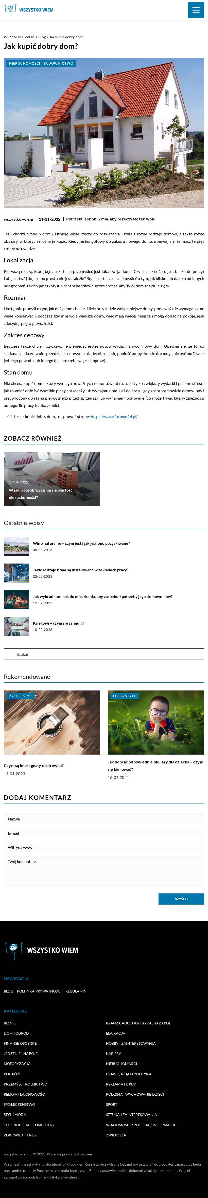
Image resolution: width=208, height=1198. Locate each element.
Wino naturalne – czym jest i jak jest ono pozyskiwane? (81, 543)
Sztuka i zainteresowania (131, 1114)
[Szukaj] (10, 654)
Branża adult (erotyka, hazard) (138, 1023)
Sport (111, 1104)
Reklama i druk (121, 1084)
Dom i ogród (16, 1033)
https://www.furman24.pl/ (114, 416)
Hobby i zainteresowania (131, 1043)
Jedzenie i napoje (21, 1053)
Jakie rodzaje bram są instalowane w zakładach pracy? (80, 570)
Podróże (12, 1074)
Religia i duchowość (24, 1094)
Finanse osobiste (20, 1043)
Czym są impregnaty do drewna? (34, 765)
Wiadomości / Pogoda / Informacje (141, 1125)
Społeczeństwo (19, 1104)
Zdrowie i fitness (20, 1135)
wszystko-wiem (18, 219)
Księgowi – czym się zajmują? (58, 623)
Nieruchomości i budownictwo (41, 63)
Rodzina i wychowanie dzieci (135, 1094)
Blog (8, 991)
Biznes (10, 1023)
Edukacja (116, 1033)
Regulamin (76, 991)
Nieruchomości (121, 1063)
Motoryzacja (17, 1063)
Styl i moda (15, 1114)
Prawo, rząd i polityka (128, 1074)
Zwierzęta (116, 1135)
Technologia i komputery (29, 1125)
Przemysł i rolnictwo (25, 1084)
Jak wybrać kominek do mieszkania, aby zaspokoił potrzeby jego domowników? (103, 596)
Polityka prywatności (39, 991)
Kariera (114, 1053)
